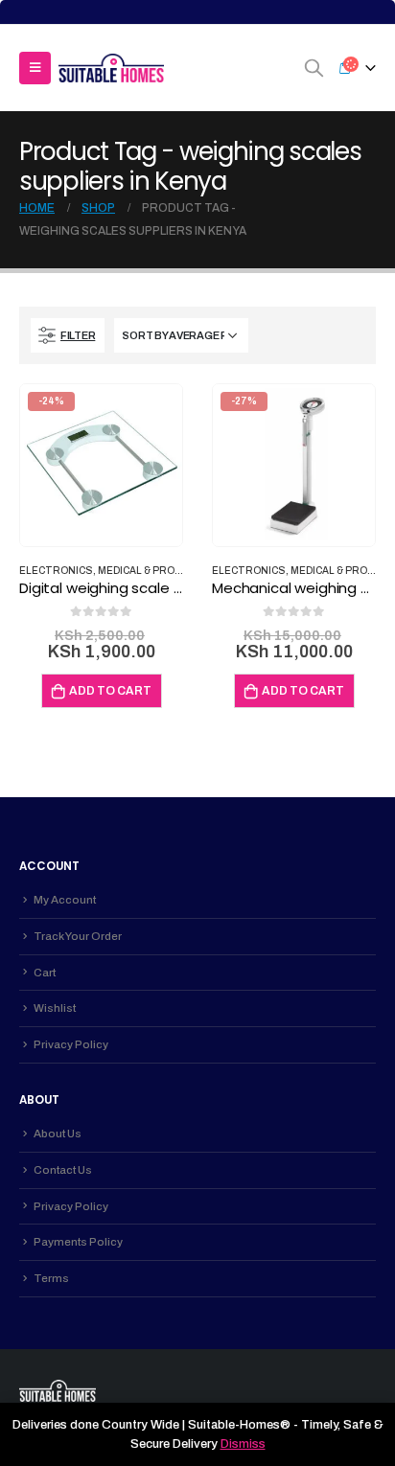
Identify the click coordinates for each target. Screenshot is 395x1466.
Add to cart (110, 691)
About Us (57, 1133)
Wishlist (55, 1008)
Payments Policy (78, 1242)
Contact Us (63, 1170)
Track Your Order (78, 936)
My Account (65, 899)
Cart (45, 972)
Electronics (56, 570)
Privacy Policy (71, 1044)
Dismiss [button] (243, 1444)
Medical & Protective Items (176, 570)
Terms (51, 1278)
